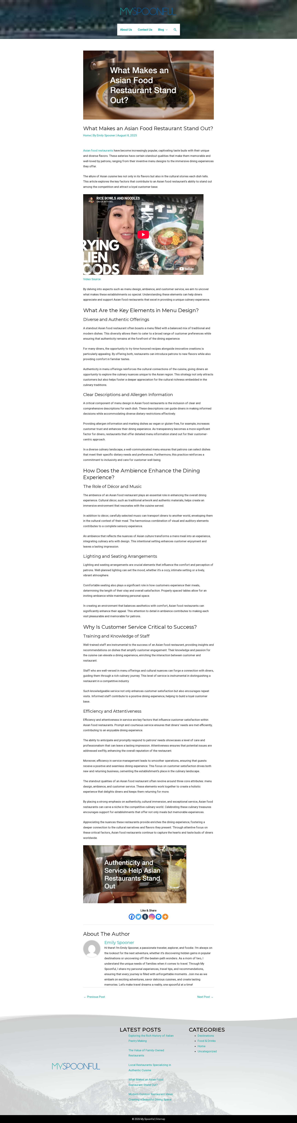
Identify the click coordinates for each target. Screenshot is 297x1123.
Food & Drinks (207, 1041)
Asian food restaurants (98, 150)
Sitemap (160, 1119)
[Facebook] (132, 917)
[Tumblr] (145, 917)
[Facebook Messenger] (159, 917)
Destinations (206, 1035)
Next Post (205, 996)
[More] (165, 917)
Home (87, 135)
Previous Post (94, 996)
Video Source (92, 279)
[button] (175, 29)
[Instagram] (152, 917)
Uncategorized (207, 1051)
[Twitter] (138, 917)
